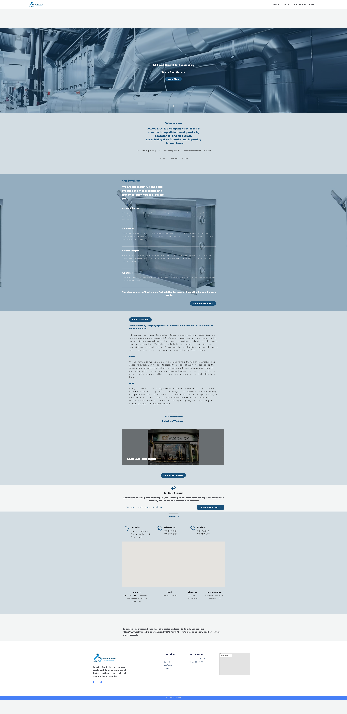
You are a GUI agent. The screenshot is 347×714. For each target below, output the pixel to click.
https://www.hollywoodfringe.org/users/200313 (146, 632)
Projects (313, 4)
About (276, 4)
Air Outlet (127, 273)
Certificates (300, 4)
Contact (287, 4)
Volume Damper (130, 251)
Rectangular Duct (131, 208)
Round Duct (128, 229)
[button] (140, 319)
